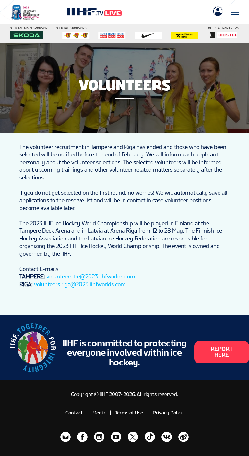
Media (98, 412)
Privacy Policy (168, 412)
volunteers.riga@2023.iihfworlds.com (80, 284)
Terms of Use (129, 412)
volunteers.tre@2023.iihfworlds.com (90, 276)
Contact (74, 412)
